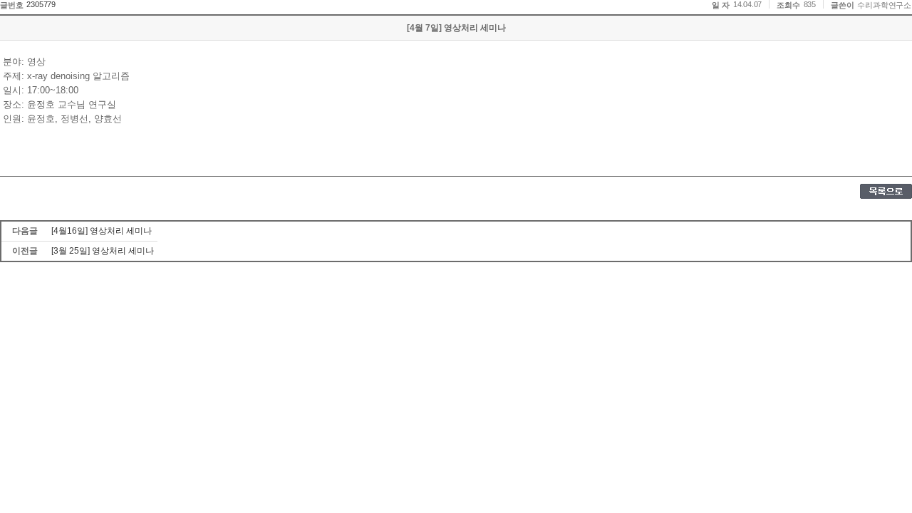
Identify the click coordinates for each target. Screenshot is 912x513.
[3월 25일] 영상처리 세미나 (102, 251)
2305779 (41, 4)
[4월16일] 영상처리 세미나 (101, 231)
